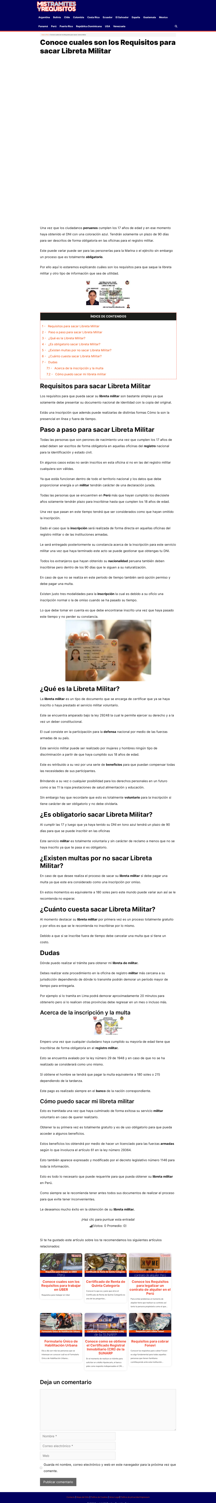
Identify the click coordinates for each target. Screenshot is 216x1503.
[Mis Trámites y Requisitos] (56, 6)
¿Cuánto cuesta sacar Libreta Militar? (72, 356)
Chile (67, 17)
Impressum (145, 1497)
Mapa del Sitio (82, 1497)
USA (107, 26)
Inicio (43, 35)
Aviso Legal (114, 1497)
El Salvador (122, 17)
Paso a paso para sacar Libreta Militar (72, 332)
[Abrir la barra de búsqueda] (176, 26)
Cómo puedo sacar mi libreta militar (76, 374)
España (136, 17)
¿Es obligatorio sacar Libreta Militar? (71, 344)
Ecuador (107, 17)
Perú (53, 26)
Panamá (43, 26)
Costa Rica (93, 17)
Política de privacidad (130, 1497)
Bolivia (57, 17)
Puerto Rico (66, 26)
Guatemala (149, 17)
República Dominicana (89, 26)
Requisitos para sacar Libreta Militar (70, 326)
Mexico (163, 17)
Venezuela (119, 26)
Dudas (49, 362)
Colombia (78, 17)
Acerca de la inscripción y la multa (74, 368)
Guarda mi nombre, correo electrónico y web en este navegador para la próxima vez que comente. (110, 1468)
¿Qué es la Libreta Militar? (63, 338)
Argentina (44, 17)
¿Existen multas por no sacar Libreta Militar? (76, 350)
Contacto (71, 1497)
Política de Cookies (99, 1497)
